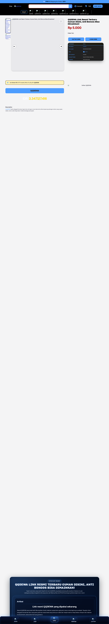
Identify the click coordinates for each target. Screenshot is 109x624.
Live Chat (93, 621)
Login (35, 621)
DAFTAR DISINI (76, 39)
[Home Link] (17, 6)
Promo (15, 621)
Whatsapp (73, 621)
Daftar (54, 620)
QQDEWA (34, 90)
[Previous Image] (14, 46)
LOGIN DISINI (93, 39)
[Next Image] (61, 46)
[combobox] (49, 6)
